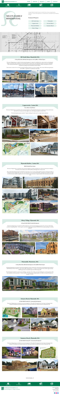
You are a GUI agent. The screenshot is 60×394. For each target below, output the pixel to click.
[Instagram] (56, 393)
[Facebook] (58, 393)
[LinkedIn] (54, 393)
